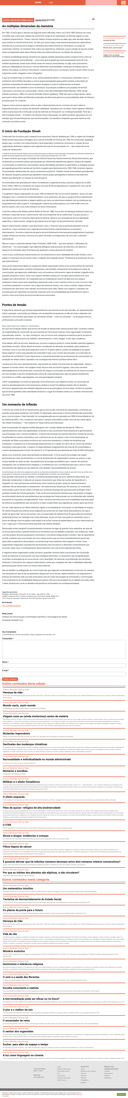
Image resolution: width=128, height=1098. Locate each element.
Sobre (83, 1069)
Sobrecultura (108, 1073)
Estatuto (84, 1075)
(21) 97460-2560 (39, 1077)
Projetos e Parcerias (64, 1078)
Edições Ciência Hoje (64, 1069)
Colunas (107, 1071)
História (83, 1073)
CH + (58, 1073)
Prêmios (83, 1078)
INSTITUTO (85, 1067)
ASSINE (38, 2)
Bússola (107, 1075)
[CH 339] (45, 20)
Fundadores (85, 1080)
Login (51, 2)
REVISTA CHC (109, 1067)
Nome (5, 662)
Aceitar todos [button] (121, 1094)
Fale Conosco (61, 1080)
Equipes (83, 1082)
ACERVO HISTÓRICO (111, 1069)
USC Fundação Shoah (11, 606)
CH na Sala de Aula (63, 1071)
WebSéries (107, 1078)
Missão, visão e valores (88, 1071)
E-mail (5, 670)
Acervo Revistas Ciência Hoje (18, 20)
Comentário (8, 638)
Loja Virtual (61, 1075)
